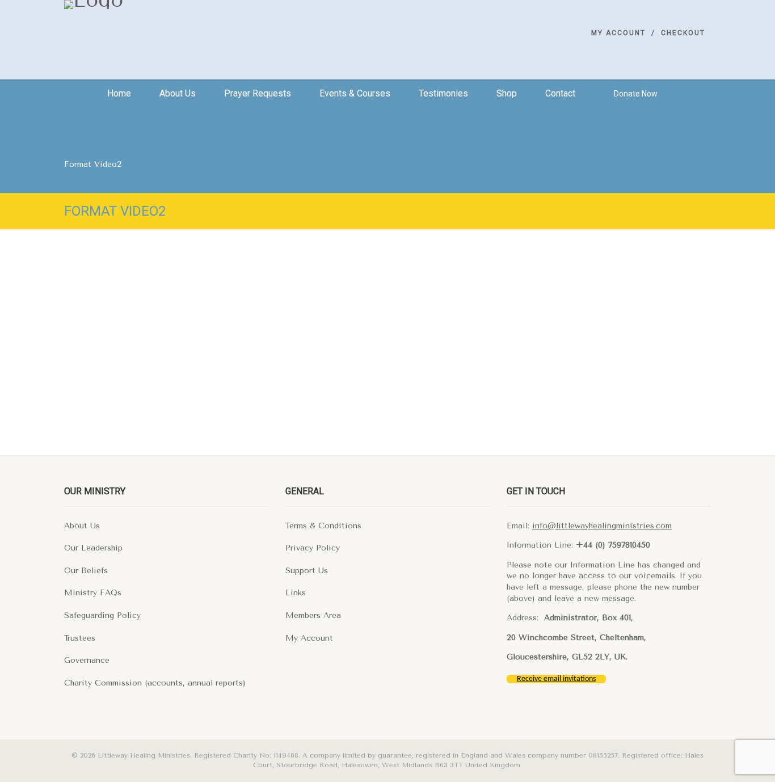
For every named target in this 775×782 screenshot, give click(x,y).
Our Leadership (93, 548)
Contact (560, 93)
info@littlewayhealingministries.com (602, 526)
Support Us (306, 570)
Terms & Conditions (323, 526)
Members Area (313, 615)
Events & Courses (354, 93)
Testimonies (443, 93)
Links (295, 593)
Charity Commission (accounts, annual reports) (155, 683)
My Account (618, 33)
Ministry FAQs (92, 593)
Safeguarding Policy (102, 615)
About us (177, 93)
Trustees (79, 638)
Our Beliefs (86, 570)
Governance (86, 660)
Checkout (683, 33)
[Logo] (166, 4)
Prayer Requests (257, 93)
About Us (82, 526)
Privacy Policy (312, 548)
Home (119, 93)
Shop (506, 93)
